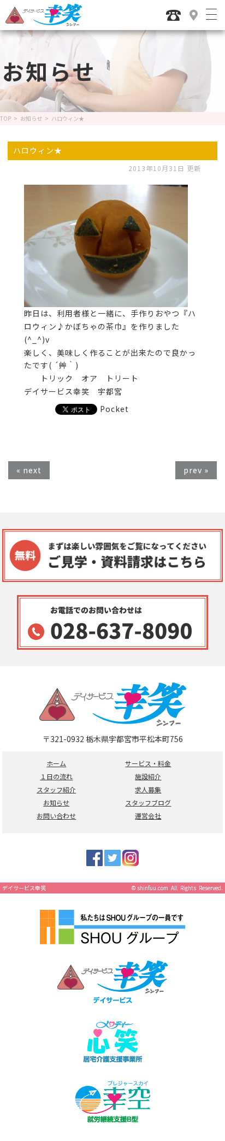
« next (29, 469)
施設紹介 (148, 776)
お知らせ (31, 118)
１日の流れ (56, 776)
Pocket (114, 408)
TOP (5, 118)
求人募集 (148, 789)
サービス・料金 (148, 763)
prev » (196, 469)
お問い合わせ (56, 816)
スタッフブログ (148, 803)
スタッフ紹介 (56, 789)
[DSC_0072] (106, 300)
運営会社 (148, 816)
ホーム (56, 763)
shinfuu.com (152, 888)
